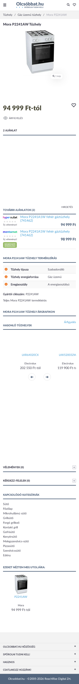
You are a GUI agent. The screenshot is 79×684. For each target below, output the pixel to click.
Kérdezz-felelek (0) (16, 481)
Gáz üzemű (55, 277)
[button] (73, 5)
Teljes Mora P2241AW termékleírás (25, 300)
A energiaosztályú (58, 284)
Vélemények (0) (13, 467)
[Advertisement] (39, 176)
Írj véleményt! (10, 225)
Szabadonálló (56, 269)
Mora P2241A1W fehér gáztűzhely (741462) (45, 218)
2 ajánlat (10, 130)
